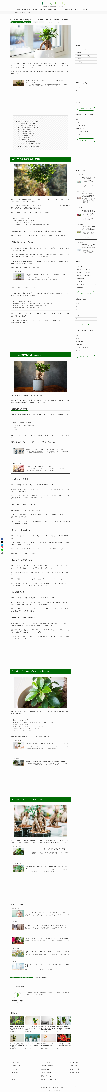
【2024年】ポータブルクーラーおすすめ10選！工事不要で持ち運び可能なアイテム (46, 925)
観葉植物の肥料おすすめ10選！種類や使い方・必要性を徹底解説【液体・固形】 (47, 761)
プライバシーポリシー (62, 1086)
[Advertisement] (40, 100)
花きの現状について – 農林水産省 (81, 1086)
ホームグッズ (80, 65)
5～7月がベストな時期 (26, 131)
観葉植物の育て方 (27, 22)
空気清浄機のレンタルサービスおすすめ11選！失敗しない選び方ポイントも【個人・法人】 (47, 965)
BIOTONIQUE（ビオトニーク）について (31, 1086)
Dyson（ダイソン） (80, 119)
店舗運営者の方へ (45, 1086)
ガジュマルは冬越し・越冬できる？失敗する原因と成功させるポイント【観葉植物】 (46, 867)
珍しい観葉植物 (74, 1062)
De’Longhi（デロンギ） (81, 125)
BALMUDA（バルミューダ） (82, 122)
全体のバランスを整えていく (27, 137)
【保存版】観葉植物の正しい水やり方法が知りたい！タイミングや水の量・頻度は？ (47, 938)
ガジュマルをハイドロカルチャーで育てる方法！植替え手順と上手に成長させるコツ (46, 849)
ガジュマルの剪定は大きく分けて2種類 (28, 121)
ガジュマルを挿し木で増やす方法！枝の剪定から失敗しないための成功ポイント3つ (47, 744)
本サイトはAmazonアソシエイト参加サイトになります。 (53, 1087)
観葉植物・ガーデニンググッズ (84, 59)
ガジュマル (36, 22)
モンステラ (78, 96)
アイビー (78, 87)
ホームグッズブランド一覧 (86, 140)
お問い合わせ (53, 1086)
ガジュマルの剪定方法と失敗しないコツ (28, 127)
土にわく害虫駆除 (45, 1062)
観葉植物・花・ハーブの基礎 (17, 22)
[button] (2, 539)
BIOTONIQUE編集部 (17, 1001)
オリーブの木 (15, 1062)
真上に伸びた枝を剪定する (27, 135)
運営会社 (71, 1086)
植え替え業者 (73, 1065)
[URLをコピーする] (2, 553)
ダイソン (14, 1076)
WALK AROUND (80, 71)
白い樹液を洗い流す (25, 139)
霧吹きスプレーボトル (46, 1076)
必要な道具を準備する (26, 129)
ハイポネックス (16, 1072)
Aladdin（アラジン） (80, 128)
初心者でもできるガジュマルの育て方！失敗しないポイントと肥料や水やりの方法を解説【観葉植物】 (46, 81)
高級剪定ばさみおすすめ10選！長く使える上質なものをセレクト (42, 466)
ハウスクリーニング (81, 49)
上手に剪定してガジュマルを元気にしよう (29, 146)
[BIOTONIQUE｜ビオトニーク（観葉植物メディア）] (53, 3)
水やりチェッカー (74, 1072)
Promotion (41, 22)
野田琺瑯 (78, 134)
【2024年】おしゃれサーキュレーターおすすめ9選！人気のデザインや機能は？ (46, 912)
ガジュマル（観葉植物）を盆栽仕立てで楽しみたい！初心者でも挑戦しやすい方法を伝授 (46, 275)
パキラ (77, 93)
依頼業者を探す (80, 62)
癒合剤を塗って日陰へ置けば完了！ (29, 141)
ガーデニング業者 (74, 1069)
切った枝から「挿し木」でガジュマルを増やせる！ (31, 143)
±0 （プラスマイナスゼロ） (82, 131)
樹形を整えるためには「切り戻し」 (29, 123)
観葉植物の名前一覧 (86, 108)
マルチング (14, 1069)
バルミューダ (15, 1079)
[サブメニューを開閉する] (96, 50)
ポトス (77, 90)
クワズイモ (78, 99)
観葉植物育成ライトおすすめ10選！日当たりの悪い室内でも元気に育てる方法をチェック (47, 952)
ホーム (20, 1086)
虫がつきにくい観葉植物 (47, 1065)
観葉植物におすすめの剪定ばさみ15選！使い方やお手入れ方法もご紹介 (44, 449)
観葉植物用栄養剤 (45, 1069)
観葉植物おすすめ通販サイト (48, 1079)
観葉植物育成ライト (46, 1072)
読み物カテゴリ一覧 (86, 77)
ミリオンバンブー (16, 1065)
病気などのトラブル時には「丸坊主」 (29, 125)
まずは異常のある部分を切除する (28, 133)
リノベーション (80, 68)
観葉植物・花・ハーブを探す (83, 56)
